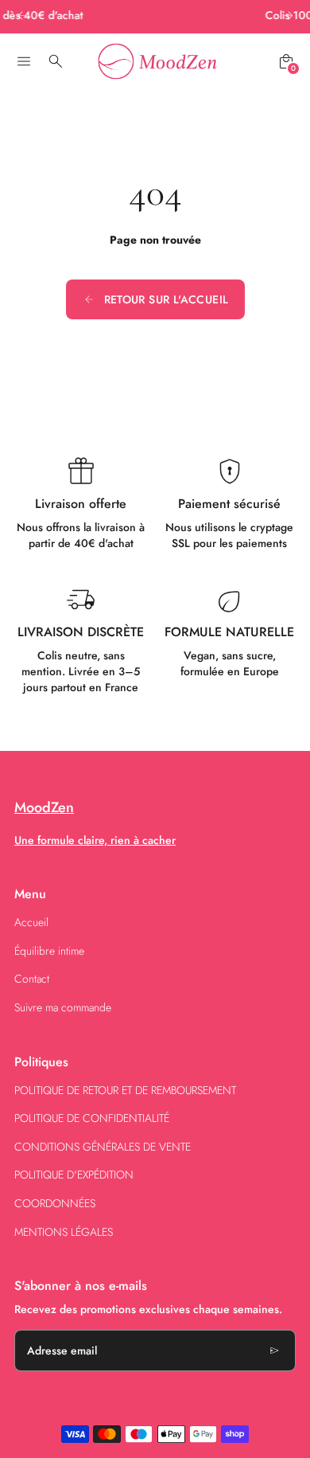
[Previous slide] (22, 15)
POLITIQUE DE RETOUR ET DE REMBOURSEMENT (125, 1090)
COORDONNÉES (54, 1203)
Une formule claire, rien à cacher (95, 840)
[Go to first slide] (288, 15)
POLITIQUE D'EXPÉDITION (74, 1174)
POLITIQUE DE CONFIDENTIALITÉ (91, 1118)
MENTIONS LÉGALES (63, 1232)
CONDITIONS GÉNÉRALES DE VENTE (102, 1147)
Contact (31, 979)
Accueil (31, 922)
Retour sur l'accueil (166, 299)
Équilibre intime (49, 951)
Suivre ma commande (62, 1007)
